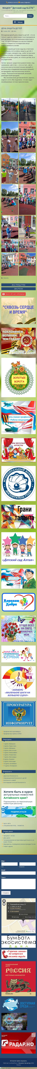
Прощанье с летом (9, 836)
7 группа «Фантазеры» (9, 757)
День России (18, 289)
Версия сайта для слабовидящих (15, 294)
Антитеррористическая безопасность (14, 782)
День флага (6, 838)
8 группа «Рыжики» (8, 759)
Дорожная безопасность (10, 776)
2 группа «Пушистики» (9, 746)
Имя (3, 861)
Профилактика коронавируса (12, 731)
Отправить (6, 893)
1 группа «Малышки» (9, 744)
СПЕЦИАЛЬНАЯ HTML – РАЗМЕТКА (13, 825)
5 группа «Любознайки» (10, 752)
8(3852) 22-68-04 (13, 2)
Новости (6, 278)
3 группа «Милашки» (9, 748)
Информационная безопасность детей (14, 778)
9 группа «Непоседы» (9, 761)
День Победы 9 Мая (18, 285)
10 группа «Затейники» (10, 763)
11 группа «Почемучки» (10, 766)
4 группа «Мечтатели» (10, 750)
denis (14, 31)
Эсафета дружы (8, 846)
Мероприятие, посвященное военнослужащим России (19, 844)
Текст (3, 877)
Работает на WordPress (10, 1063)
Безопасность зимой (9, 780)
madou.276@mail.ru (25, 2)
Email (3, 870)
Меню (20, 22)
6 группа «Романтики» (9, 755)
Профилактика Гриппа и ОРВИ (12, 734)
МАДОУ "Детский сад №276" (18, 7)
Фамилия (21, 867)
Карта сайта (7, 823)
